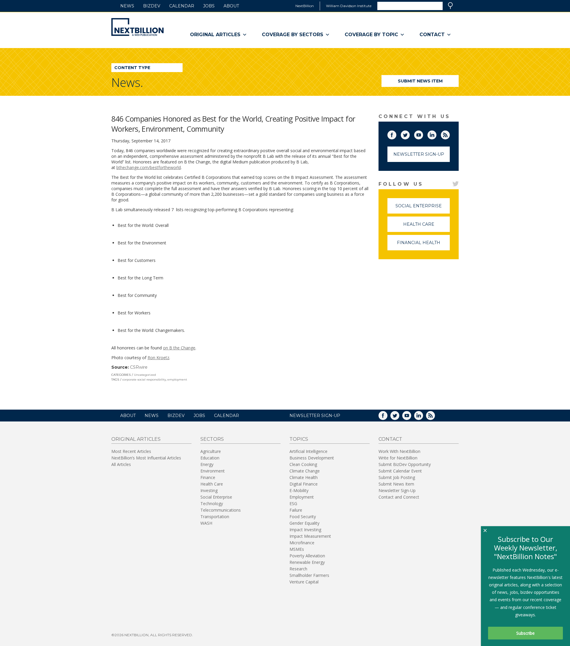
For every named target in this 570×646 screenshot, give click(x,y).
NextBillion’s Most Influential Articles (146, 458)
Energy (206, 464)
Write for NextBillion (398, 458)
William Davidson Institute (348, 6)
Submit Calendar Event (400, 471)
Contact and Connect (399, 497)
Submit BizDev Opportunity (405, 464)
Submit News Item (420, 81)
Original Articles (215, 34)
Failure (295, 510)
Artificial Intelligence (308, 451)
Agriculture (210, 451)
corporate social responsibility (144, 379)
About (231, 6)
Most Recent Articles (131, 451)
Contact (432, 34)
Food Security (302, 516)
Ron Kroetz (158, 357)
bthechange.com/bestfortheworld (148, 167)
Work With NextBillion (399, 451)
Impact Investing (305, 529)
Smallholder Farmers (309, 575)
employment (177, 379)
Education (209, 458)
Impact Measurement (310, 536)
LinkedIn (422, 417)
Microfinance (301, 542)
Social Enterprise (422, 208)
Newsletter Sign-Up (418, 154)
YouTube (422, 133)
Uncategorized (145, 375)
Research (298, 569)
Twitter (409, 133)
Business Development (311, 458)
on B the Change (179, 348)
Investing (209, 490)
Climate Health (303, 477)
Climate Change (304, 471)
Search (450, 5)
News (127, 6)
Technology (211, 503)
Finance (207, 477)
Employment (301, 497)
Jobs (209, 6)
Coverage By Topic (371, 34)
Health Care (426, 227)
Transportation (214, 516)
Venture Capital (304, 582)
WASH (206, 523)
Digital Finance (303, 484)
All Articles (121, 464)
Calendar (181, 6)
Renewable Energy (307, 562)
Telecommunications (220, 510)
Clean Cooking (303, 464)
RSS (449, 133)
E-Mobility (298, 490)
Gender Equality (304, 523)
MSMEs (296, 549)
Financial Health (423, 245)
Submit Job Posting (397, 477)
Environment (212, 471)
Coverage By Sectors (292, 34)
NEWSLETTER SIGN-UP (314, 415)
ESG (293, 503)
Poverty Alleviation (307, 556)
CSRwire (139, 367)
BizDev (151, 6)
